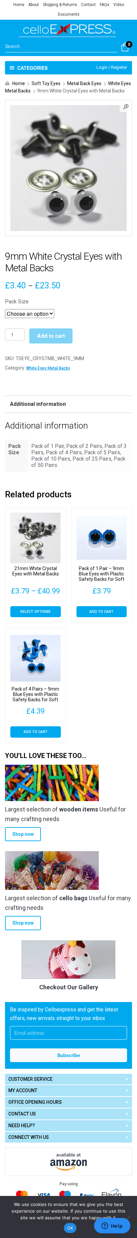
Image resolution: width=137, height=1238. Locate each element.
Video (118, 4)
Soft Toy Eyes (46, 83)
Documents (68, 14)
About (33, 4)
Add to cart (51, 335)
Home (18, 4)
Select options (35, 611)
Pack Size (17, 301)
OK (70, 1228)
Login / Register (111, 67)
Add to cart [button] (101, 611)
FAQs (104, 4)
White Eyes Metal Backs (48, 368)
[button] (126, 106)
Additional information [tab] (38, 404)
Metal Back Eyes (84, 83)
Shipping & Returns (60, 4)
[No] (128, 1217)
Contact (88, 4)
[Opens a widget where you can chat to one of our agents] (112, 1226)
